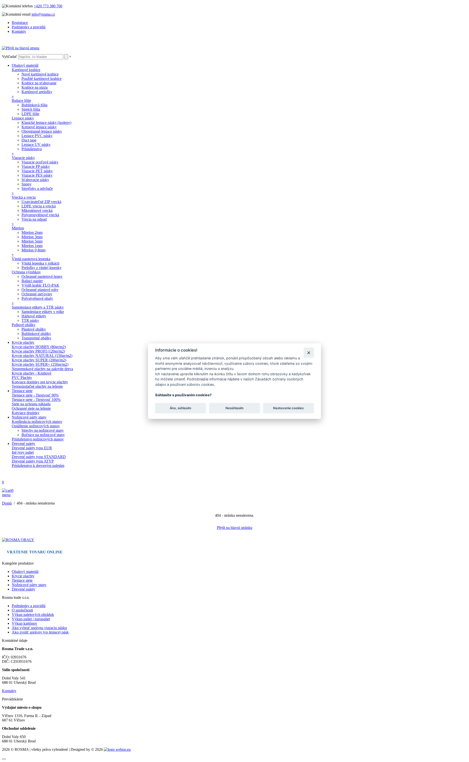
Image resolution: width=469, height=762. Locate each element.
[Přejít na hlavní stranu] (20, 48)
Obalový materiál (25, 65)
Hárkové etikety (33, 316)
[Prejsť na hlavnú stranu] (18, 540)
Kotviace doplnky (25, 413)
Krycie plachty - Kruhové (31, 373)
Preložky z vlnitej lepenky (41, 268)
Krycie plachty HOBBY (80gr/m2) (39, 347)
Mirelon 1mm (32, 246)
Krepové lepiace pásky (39, 127)
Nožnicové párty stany (29, 417)
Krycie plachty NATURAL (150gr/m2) (42, 356)
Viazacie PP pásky (35, 166)
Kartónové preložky (36, 92)
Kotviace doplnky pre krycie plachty (40, 382)
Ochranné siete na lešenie (31, 408)
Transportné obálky (36, 338)
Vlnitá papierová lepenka (31, 259)
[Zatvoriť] (309, 353)
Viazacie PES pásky (37, 175)
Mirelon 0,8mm (33, 250)
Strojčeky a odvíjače (37, 188)
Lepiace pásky (23, 118)
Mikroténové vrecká (37, 210)
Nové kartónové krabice (40, 74)
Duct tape (28, 140)
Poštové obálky (23, 325)
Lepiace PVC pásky (37, 136)
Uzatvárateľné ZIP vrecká (41, 202)
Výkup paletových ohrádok (33, 614)
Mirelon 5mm (32, 241)
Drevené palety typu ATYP (33, 461)
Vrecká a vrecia (24, 197)
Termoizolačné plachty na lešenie (37, 386)
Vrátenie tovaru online (35, 552)
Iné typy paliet (23, 452)
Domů (7, 503)
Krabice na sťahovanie (38, 83)
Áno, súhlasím (180, 408)
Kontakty (19, 31)
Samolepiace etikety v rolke (42, 312)
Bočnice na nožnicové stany (43, 435)
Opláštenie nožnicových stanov (36, 426)
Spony (26, 184)
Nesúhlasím (234, 408)
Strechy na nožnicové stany (42, 430)
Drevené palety (23, 443)
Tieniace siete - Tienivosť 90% (35, 395)
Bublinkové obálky (36, 334)
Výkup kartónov (24, 623)
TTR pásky (30, 320)
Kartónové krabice (26, 70)
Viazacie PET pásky (37, 171)
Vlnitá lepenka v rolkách (40, 263)
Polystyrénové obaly (37, 298)
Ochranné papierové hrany (42, 276)
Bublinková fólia (34, 105)
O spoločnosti (22, 610)
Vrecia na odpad (34, 219)
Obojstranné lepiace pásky (41, 131)
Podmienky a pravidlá (28, 27)
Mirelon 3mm (32, 237)
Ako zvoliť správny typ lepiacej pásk (40, 632)
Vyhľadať (9, 56)
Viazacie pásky (23, 158)
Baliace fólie (21, 100)
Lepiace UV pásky (36, 144)
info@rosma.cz (43, 14)
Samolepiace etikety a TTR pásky (38, 307)
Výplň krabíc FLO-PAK (40, 285)
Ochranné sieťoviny (36, 294)
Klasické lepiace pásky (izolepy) (46, 122)
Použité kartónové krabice (41, 78)
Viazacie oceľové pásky (39, 162)
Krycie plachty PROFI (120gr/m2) (38, 351)
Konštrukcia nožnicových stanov (37, 421)
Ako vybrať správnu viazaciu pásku (39, 628)
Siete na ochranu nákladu (31, 404)
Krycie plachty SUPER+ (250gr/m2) (40, 364)
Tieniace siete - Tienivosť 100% (36, 399)
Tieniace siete (22, 391)
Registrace (20, 23)
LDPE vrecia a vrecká (38, 206)
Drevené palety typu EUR (32, 448)
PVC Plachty (22, 378)
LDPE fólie (30, 114)
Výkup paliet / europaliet (31, 619)
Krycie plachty (23, 342)
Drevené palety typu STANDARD (39, 457)
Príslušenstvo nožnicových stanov (38, 439)
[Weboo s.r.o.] (117, 749)
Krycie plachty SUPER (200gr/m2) (39, 360)
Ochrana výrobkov (26, 272)
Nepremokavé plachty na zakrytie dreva (42, 369)
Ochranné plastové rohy (39, 290)
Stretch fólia (30, 109)
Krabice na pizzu (34, 87)
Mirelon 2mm (32, 232)
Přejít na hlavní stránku (234, 528)
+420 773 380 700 (48, 6)
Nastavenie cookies (288, 408)
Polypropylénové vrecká (40, 215)
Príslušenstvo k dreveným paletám (38, 465)
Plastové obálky (33, 329)
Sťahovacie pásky (35, 180)
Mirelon (18, 228)
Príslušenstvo (31, 149)
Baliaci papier (32, 281)
